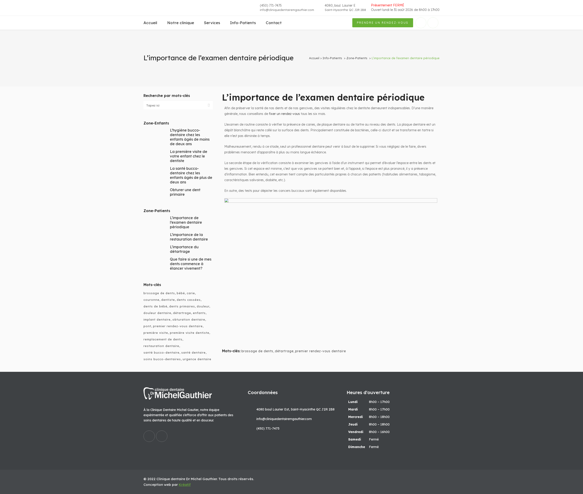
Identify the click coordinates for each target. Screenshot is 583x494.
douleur (203, 306)
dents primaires (182, 306)
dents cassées (189, 299)
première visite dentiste (189, 332)
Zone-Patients (356, 58)
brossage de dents (159, 293)
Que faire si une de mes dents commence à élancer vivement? (190, 264)
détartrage (182, 313)
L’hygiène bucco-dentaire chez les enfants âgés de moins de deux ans (190, 137)
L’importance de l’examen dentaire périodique (186, 222)
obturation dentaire (188, 319)
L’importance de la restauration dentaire (189, 236)
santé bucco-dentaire (161, 352)
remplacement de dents (162, 339)
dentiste (168, 299)
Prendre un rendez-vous (383, 22)
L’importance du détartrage (184, 249)
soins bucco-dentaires (162, 359)
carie (191, 293)
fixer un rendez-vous (284, 114)
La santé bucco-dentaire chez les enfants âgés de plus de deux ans (191, 175)
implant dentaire (157, 319)
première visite (155, 332)
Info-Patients (332, 58)
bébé (181, 293)
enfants (199, 313)
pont (147, 326)
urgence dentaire (197, 359)
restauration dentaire (161, 346)
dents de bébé (155, 306)
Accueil (314, 58)
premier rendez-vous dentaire (178, 326)
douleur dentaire (157, 313)
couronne (151, 299)
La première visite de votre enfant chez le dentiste (188, 156)
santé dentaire (193, 352)
